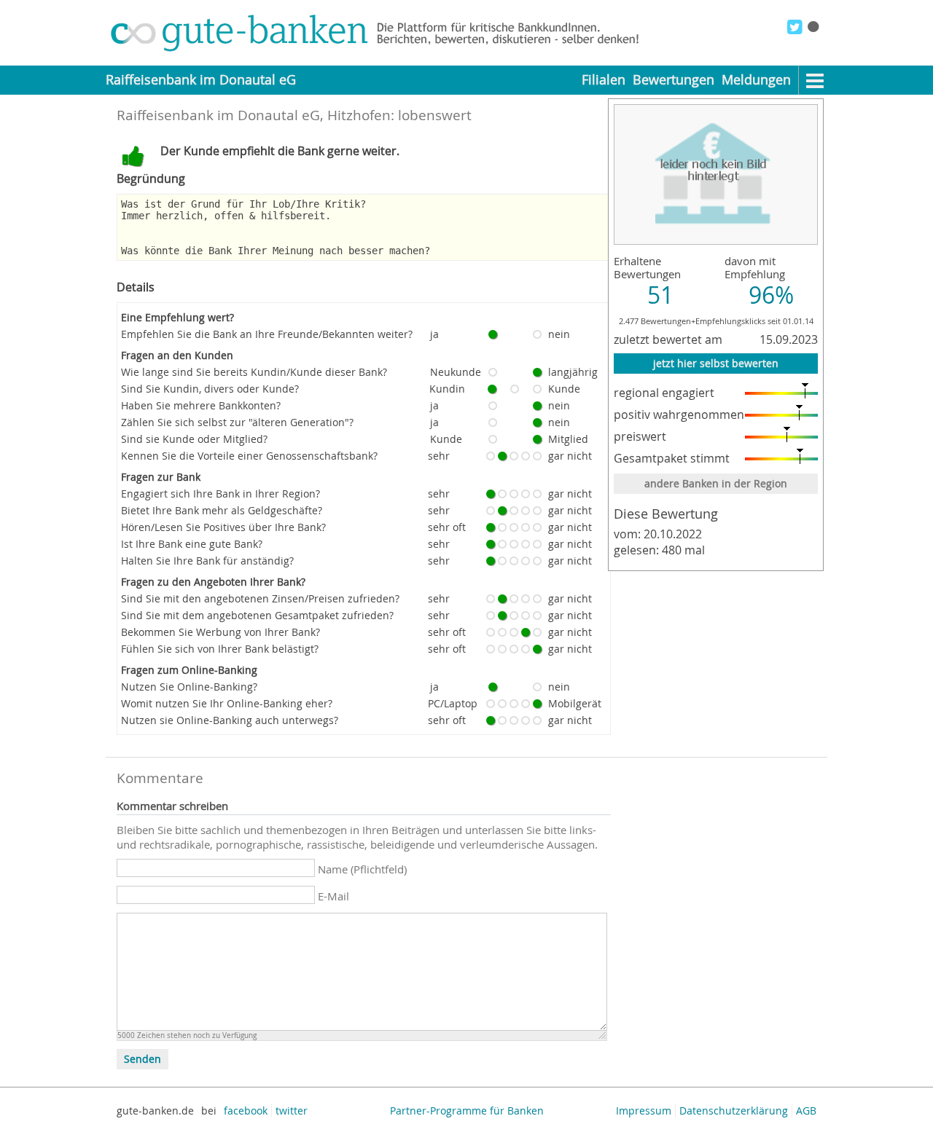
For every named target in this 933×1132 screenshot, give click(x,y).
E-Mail (333, 896)
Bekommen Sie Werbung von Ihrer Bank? (220, 632)
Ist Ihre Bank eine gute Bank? (191, 544)
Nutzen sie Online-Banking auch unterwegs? (229, 720)
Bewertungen (673, 79)
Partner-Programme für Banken (467, 1110)
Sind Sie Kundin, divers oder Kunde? (210, 389)
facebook (246, 1110)
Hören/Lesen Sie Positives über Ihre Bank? (223, 527)
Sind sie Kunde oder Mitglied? (194, 439)
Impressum (643, 1110)
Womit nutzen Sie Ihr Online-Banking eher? (226, 703)
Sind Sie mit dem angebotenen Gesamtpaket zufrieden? (257, 615)
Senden (142, 1059)
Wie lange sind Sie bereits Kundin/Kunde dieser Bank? (254, 372)
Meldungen (756, 79)
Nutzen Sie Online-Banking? (189, 686)
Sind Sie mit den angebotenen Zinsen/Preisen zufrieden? (260, 598)
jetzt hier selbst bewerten (715, 363)
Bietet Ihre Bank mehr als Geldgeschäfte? (221, 510)
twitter (292, 1110)
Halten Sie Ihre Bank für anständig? (207, 560)
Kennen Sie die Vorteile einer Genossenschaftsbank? (249, 456)
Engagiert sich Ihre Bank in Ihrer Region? (220, 493)
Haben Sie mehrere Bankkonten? (201, 405)
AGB (806, 1110)
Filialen (603, 79)
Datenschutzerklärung (733, 1110)
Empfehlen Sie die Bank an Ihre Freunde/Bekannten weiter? (267, 334)
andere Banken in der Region (715, 483)
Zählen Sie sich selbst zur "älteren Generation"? (237, 422)
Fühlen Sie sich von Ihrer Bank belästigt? (220, 649)
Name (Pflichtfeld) (362, 869)
